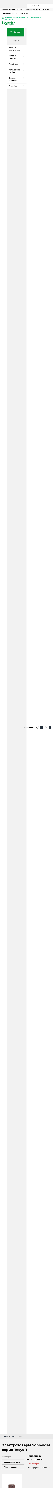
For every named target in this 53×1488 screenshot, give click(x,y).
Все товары (33, 1464)
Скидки (15, 40)
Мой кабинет (29, 727)
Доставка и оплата (9, 13)
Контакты (24, 13)
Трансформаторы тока (39, 1468)
